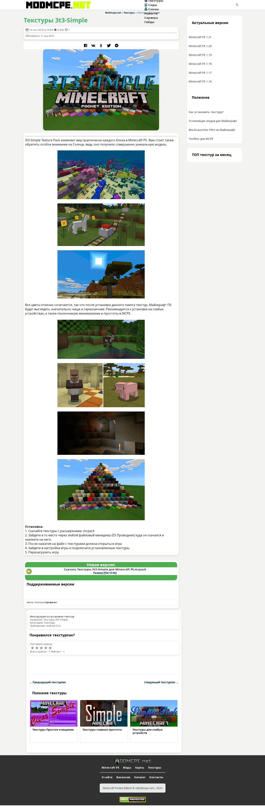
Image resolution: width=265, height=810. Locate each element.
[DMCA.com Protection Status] (133, 799)
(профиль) (51, 602)
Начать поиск (237, 5)
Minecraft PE (110, 767)
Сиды (152, 5)
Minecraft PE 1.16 (200, 81)
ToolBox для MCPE (201, 139)
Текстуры (154, 767)
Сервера (151, 18)
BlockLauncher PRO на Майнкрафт (212, 130)
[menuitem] (163, 5)
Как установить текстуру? (206, 112)
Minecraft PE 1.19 (200, 55)
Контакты (156, 777)
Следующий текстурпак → (161, 682)
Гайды (149, 22)
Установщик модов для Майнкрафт (213, 121)
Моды (127, 767)
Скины (153, 9)
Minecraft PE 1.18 (200, 64)
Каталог (139, 777)
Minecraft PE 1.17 (200, 73)
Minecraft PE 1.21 (200, 37)
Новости (151, 13)
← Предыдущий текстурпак (47, 682)
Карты (139, 767)
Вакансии (123, 777)
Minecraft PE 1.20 (200, 46)
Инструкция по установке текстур (52, 616)
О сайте (107, 777)
